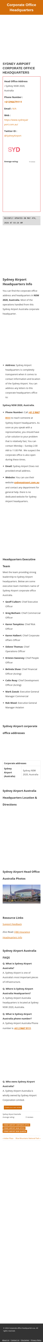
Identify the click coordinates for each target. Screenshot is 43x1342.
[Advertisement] (21, 38)
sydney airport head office (14, 1128)
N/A (14, 108)
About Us (5, 1340)
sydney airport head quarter (14, 1131)
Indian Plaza (8, 1138)
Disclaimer (25, 1340)
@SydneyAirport (12, 135)
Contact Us (15, 1340)
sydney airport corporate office (16, 1125)
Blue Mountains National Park (27, 1138)
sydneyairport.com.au (26, 482)
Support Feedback (12, 924)
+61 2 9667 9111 (22, 1028)
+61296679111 (13, 102)
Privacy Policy (36, 1340)
